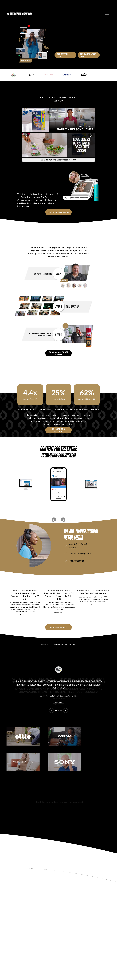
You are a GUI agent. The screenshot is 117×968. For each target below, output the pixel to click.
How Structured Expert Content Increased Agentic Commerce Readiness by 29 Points (25, 594)
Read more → (25, 615)
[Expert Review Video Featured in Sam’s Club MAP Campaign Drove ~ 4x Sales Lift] (59, 585)
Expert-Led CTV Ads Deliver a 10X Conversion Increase (93, 592)
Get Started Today (63, 55)
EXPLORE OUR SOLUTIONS (58, 430)
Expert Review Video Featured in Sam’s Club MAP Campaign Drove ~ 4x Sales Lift (59, 594)
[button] (105, 581)
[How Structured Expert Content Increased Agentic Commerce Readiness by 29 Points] (25, 585)
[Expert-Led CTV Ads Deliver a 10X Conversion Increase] (93, 585)
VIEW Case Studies (58, 627)
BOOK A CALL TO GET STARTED (58, 353)
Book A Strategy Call (88, 55)
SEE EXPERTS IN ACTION (58, 212)
